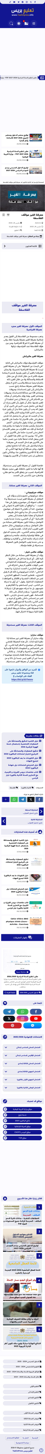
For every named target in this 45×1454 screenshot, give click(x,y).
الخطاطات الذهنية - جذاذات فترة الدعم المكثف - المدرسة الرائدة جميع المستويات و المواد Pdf (22, 1221)
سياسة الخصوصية (22, 1443)
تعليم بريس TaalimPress (22, 1451)
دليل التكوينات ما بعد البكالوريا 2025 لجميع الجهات (22, 759)
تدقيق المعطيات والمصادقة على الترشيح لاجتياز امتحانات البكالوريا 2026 (21, 752)
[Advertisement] (22, 51)
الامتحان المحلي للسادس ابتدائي (28, 1047)
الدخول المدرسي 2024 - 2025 (28, 1361)
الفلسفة (13, 788)
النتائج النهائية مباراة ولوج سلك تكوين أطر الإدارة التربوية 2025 (22, 1344)
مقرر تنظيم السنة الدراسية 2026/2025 (22, 976)
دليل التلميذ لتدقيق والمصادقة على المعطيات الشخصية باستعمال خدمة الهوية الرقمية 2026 (22, 744)
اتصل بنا (26, 1438)
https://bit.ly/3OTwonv (22, 679)
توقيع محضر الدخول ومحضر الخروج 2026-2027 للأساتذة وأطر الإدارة (16, 138)
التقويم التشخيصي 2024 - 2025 (27, 1367)
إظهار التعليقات (20, 937)
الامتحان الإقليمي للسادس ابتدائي (28, 1055)
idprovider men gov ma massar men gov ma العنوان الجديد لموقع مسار (22, 1295)
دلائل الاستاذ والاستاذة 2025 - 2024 (26, 1377)
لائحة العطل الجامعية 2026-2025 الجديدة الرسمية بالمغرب (22, 1271)
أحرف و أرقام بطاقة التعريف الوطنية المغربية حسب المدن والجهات (22, 1320)
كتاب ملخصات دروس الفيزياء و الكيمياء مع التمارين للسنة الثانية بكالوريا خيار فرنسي (21, 775)
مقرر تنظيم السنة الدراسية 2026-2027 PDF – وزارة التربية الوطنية (16, 154)
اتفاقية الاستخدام (13, 1438)
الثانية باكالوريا (26, 182)
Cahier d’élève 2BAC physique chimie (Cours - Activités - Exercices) (17, 921)
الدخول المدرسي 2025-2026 (29, 992)
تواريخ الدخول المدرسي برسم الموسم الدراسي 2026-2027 (16, 169)
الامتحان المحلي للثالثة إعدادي (29, 1063)
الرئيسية (35, 1438)
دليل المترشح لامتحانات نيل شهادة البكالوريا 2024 (23, 766)
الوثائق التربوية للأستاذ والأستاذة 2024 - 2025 (23, 1372)
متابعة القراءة (11, 992)
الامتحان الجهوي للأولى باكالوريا (28, 1080)
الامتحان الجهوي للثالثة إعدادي (29, 1071)
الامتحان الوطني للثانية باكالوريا (28, 1088)
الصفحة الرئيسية (38, 182)
